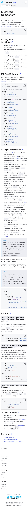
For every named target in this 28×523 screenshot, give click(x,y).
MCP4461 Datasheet (6, 26)
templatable (22, 419)
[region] (14, 114)
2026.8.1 (14, 2)
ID (11, 45)
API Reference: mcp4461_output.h (13, 441)
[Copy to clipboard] (24, 30)
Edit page (5, 448)
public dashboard (18, 505)
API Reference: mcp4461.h (11, 439)
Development (4, 488)
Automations (4, 463)
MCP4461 (3, 81)
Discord (3, 472)
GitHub (2, 474)
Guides (2, 461)
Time (24, 202)
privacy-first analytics (18, 502)
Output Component (9, 437)
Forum (2, 477)
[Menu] (26, 2)
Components (4, 458)
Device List (3, 486)
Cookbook (3, 465)
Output (6, 236)
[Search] (22, 2)
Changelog (3, 484)
